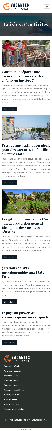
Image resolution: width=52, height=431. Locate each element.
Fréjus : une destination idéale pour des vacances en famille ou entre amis (26, 149)
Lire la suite (9, 109)
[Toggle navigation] (47, 6)
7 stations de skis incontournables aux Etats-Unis (24, 272)
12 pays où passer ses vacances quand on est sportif (25, 314)
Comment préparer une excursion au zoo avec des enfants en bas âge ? (22, 76)
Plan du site (26, 429)
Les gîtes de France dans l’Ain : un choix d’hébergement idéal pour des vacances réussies (25, 225)
